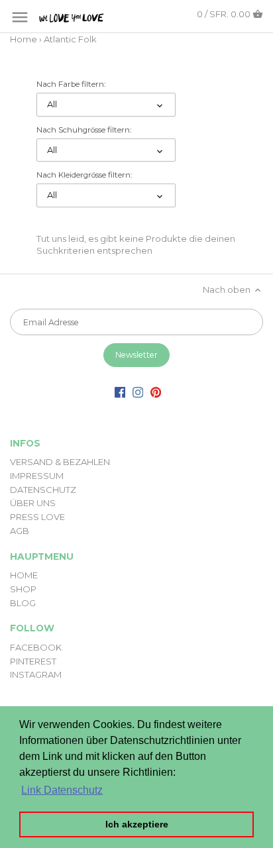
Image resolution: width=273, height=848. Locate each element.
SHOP (23, 589)
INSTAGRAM (36, 674)
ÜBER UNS (33, 503)
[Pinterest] (155, 392)
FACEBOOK (36, 647)
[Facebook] (120, 392)
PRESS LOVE (37, 516)
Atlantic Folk (70, 39)
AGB (19, 530)
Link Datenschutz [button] (62, 790)
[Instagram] (138, 392)
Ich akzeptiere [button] (136, 824)
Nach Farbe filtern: (70, 84)
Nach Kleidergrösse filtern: (84, 175)
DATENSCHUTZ (43, 489)
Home (23, 39)
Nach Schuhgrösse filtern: (83, 129)
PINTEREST (33, 661)
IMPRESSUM (37, 475)
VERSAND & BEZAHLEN (60, 461)
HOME (24, 575)
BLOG (23, 603)
